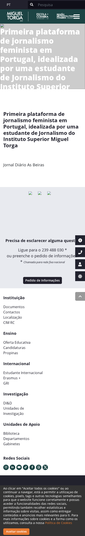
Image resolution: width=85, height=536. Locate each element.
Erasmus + (11, 378)
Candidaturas (14, 347)
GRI (6, 383)
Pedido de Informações (42, 280)
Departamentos (16, 438)
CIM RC (9, 322)
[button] (9, 174)
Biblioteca (11, 433)
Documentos (14, 306)
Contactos (11, 312)
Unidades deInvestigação (13, 411)
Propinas (10, 352)
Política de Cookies (58, 523)
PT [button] (8, 4)
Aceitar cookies (16, 531)
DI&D (7, 403)
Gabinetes (11, 444)
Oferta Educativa (17, 342)
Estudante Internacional (23, 372)
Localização (12, 317)
